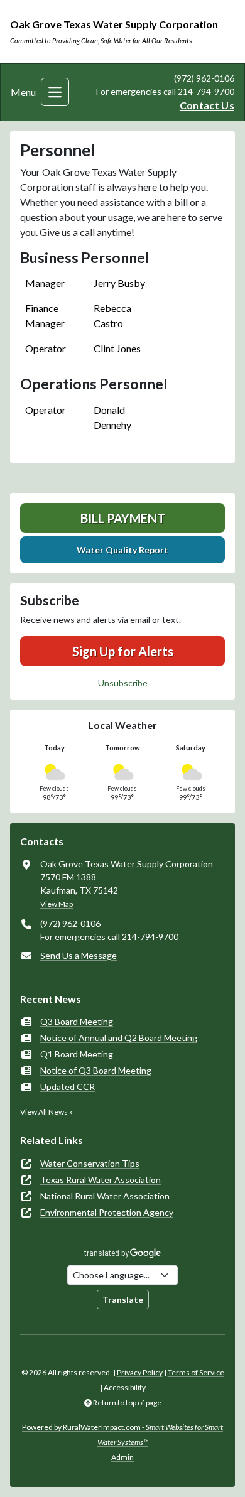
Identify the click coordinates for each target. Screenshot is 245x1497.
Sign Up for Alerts (122, 651)
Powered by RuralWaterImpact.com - (122, 1434)
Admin (122, 1457)
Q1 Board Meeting (76, 1054)
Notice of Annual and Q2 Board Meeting (118, 1037)
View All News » (46, 1111)
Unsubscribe (123, 683)
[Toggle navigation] (55, 92)
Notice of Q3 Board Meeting (95, 1070)
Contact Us (207, 105)
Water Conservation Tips (89, 1163)
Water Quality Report (122, 549)
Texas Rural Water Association (100, 1179)
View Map (56, 904)
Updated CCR (67, 1086)
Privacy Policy (140, 1372)
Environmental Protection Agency (106, 1212)
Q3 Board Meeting (76, 1021)
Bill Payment (122, 518)
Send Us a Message (78, 955)
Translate (122, 1299)
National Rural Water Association (105, 1196)
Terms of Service (196, 1372)
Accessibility (125, 1387)
